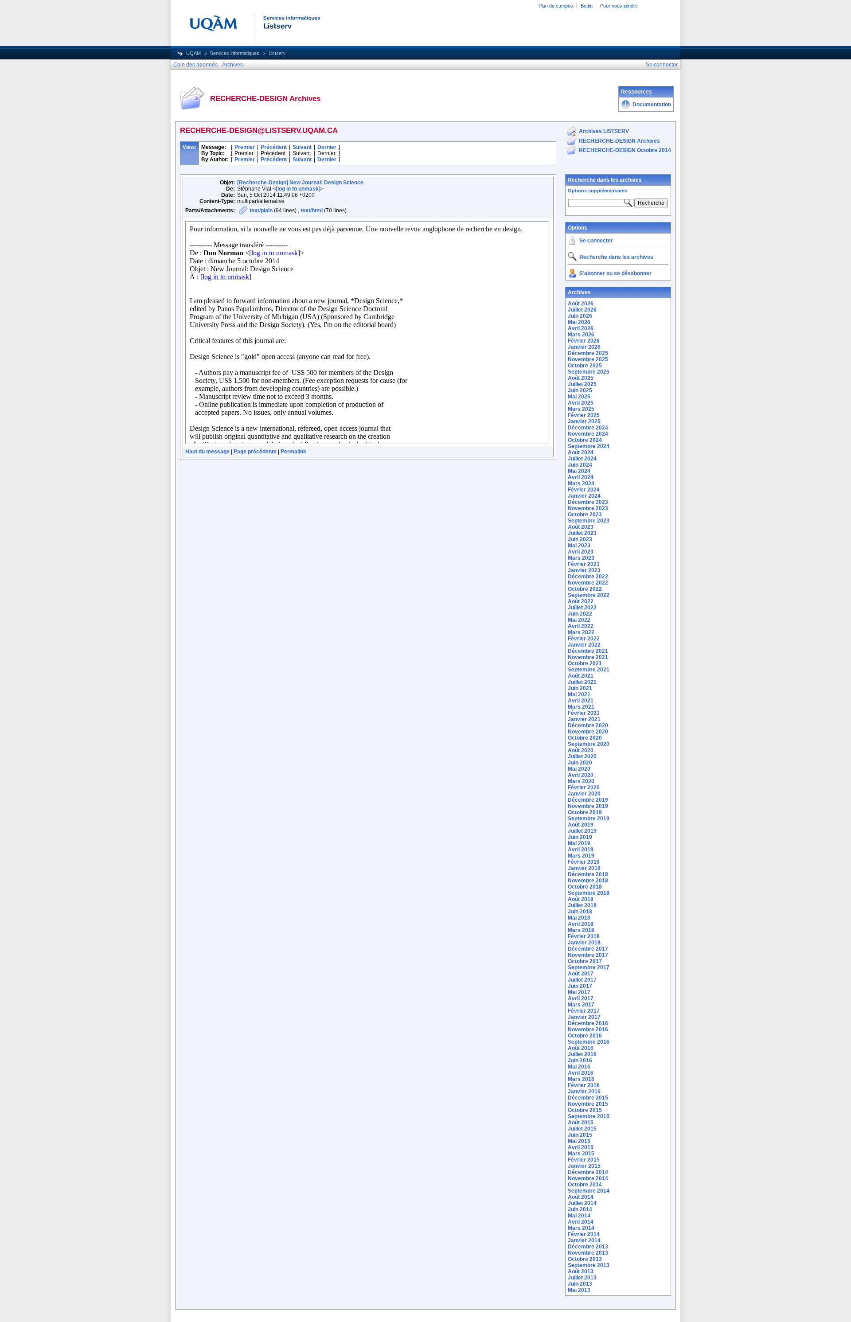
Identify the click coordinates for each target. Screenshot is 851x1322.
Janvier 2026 (584, 347)
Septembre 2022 (588, 595)
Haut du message (207, 451)
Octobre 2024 (585, 440)
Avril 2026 (580, 328)
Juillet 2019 (582, 831)
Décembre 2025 (588, 353)
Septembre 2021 (588, 670)
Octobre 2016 (585, 1036)
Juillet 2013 (582, 1278)
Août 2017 (580, 974)
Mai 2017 (579, 992)
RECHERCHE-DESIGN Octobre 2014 (625, 150)
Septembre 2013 (588, 1265)
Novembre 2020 (588, 732)
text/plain (261, 210)
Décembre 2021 (588, 651)
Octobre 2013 (585, 1259)
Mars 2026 (581, 334)
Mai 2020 (579, 769)
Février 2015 (584, 1160)
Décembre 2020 (588, 725)
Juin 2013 (580, 1284)
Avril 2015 (580, 1147)
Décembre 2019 (588, 800)
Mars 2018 (581, 930)
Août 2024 (580, 452)
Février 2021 (584, 713)
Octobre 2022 (585, 589)
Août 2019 (580, 825)
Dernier (326, 147)
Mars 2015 (581, 1153)
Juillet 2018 (582, 905)
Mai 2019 (579, 843)
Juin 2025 (580, 390)
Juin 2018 (580, 912)
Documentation (651, 104)
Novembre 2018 (588, 880)
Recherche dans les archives (605, 180)
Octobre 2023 (585, 514)
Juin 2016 (580, 1060)
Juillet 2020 (582, 756)
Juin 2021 (580, 688)
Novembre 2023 (588, 508)
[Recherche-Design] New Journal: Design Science (300, 182)
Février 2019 (584, 862)
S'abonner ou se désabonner (615, 273)
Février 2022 (584, 639)
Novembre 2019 (588, 806)
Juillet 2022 (582, 607)
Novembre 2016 (588, 1029)
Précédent (274, 147)
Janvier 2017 (584, 1017)
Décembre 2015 (588, 1098)
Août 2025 (580, 378)
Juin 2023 (580, 539)
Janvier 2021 (584, 719)
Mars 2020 (581, 781)
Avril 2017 (580, 998)
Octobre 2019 (585, 812)
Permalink (293, 451)
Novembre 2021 (588, 657)
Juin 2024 (580, 465)
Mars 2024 (581, 483)
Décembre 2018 (588, 874)
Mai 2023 (579, 545)
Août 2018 (580, 899)
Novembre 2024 (588, 434)
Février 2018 (584, 936)
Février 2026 (584, 341)
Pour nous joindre (619, 5)
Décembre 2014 (588, 1172)
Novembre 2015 (588, 1104)
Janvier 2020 (584, 794)
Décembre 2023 (588, 502)
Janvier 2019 (584, 868)
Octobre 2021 (585, 663)
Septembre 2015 (588, 1116)
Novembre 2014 (588, 1178)
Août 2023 (580, 527)
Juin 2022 (580, 614)
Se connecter (596, 241)
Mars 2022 (581, 632)
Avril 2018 (580, 924)
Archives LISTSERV (604, 131)
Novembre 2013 (588, 1253)
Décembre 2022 (588, 576)
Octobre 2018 (585, 887)
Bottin (587, 5)
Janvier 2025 (584, 421)
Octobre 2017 (585, 961)
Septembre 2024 (588, 446)
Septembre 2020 (588, 744)
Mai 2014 (579, 1216)
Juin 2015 (580, 1135)
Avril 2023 (580, 552)
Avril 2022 (580, 626)
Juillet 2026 (582, 310)
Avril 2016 (580, 1073)
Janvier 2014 (584, 1240)
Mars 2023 (581, 558)
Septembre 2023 (588, 521)
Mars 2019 (581, 856)
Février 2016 (584, 1085)
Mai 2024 (579, 471)
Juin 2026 (580, 316)
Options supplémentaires (597, 190)
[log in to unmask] (298, 189)
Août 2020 (580, 750)
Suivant (302, 147)
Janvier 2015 (584, 1166)
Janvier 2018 (584, 943)
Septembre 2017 (588, 967)
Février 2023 (584, 564)
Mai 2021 (579, 694)
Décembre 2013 (588, 1247)
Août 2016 (580, 1048)
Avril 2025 (580, 403)
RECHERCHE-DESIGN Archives (619, 141)
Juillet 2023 (582, 533)
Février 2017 (584, 1011)
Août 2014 (580, 1197)
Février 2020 (584, 787)
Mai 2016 (579, 1067)
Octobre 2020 (585, 738)
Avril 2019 (580, 849)
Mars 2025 (581, 409)
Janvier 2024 (584, 496)
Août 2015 (580, 1122)
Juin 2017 (580, 986)
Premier (244, 147)
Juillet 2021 (582, 682)
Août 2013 (580, 1271)
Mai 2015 (579, 1141)
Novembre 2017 (588, 955)
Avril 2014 (580, 1222)
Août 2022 (580, 601)
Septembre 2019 (588, 818)
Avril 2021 (580, 701)
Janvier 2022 (584, 645)
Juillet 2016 (582, 1054)
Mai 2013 (579, 1290)
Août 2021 (580, 676)
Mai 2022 (579, 620)
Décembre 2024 (588, 428)
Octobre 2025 (585, 366)
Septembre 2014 (588, 1191)
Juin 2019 (580, 837)
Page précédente (255, 451)
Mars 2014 (581, 1228)
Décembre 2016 (588, 1023)
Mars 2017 (581, 1005)
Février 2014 (584, 1234)
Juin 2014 (580, 1209)
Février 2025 (584, 415)
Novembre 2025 (588, 359)
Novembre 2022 (588, 583)
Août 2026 (580, 303)
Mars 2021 (581, 707)
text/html (312, 210)
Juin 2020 (580, 763)
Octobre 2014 (585, 1185)
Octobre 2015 (585, 1110)
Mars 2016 (581, 1079)
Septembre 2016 (588, 1042)
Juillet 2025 (582, 384)
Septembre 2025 (588, 372)
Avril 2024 (580, 477)
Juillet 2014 (582, 1203)
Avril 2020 (580, 775)
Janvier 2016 (584, 1091)
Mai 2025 (579, 397)
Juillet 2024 (582, 459)
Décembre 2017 (588, 949)
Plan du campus (556, 5)
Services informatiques (234, 53)
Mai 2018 (579, 918)
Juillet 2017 (582, 980)
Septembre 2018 (588, 893)
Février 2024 (584, 490)
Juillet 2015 (582, 1129)
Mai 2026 (579, 322)
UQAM (193, 53)
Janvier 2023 (584, 570)
